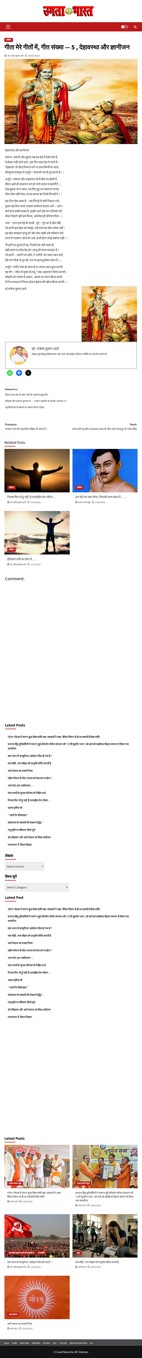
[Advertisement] (71, 693)
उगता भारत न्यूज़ (15, 1183)
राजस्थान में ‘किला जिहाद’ (20, 844)
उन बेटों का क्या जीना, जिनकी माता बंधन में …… (101, 497)
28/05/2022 (34, 55)
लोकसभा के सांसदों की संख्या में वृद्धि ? (25, 822)
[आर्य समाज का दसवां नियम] (37, 1297)
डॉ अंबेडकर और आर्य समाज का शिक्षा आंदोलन (29, 837)
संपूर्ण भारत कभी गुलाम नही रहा (78, 1343)
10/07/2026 (27, 1201)
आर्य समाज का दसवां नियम (20, 770)
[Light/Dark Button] (124, 27)
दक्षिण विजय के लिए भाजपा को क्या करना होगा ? (30, 778)
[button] (7, 26)
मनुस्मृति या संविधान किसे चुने (21, 829)
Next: (104, 426)
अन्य (91, 1343)
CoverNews (62, 1352)
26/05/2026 (95, 1267)
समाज (54, 1343)
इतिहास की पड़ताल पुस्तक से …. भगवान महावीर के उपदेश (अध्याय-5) (35, 401)
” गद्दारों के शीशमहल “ (18, 815)
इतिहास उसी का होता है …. (21, 559)
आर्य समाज (13, 1314)
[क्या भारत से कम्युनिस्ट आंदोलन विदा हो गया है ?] (37, 1236)
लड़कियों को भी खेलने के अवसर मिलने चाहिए (24, 407)
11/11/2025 (35, 564)
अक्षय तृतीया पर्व (15, 807)
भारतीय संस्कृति (24, 1343)
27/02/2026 (100, 502)
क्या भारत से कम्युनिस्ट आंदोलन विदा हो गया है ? (30, 755)
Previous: (26, 426)
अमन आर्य (14, 1201)
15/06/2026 (95, 1205)
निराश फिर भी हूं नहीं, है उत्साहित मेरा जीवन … (31, 497)
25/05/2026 (27, 1328)
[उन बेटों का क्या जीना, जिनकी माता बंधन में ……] (105, 470)
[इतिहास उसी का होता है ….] (37, 532)
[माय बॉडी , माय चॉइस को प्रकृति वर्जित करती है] (105, 1236)
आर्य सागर (82, 1267)
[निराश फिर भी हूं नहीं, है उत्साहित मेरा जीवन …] (37, 470)
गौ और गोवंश (63, 1343)
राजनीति (41, 1252)
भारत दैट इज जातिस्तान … (20, 785)
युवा (78, 1252)
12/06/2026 (35, 1267)
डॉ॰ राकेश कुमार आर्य (15, 55)
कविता (8, 39)
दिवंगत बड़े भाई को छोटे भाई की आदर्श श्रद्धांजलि (26, 394)
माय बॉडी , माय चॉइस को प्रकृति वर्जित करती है (29, 763)
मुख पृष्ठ (6, 1343)
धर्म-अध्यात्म (46, 1343)
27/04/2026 (35, 502)
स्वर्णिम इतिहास (36, 1343)
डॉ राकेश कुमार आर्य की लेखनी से (21, 1252)
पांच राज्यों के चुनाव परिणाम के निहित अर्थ (27, 792)
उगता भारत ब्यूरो (84, 502)
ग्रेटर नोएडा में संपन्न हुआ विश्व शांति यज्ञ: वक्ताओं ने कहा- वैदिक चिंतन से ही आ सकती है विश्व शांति (54, 736)
